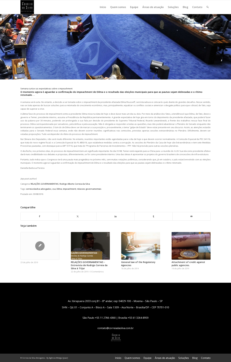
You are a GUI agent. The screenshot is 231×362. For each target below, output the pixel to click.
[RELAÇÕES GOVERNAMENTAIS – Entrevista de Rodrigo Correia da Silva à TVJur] (90, 246)
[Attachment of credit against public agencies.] (191, 246)
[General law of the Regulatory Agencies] (140, 246)
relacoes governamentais (89, 188)
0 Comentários (97, 271)
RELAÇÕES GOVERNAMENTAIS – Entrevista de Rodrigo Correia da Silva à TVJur (89, 265)
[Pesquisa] (207, 7)
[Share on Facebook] (40, 216)
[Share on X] (78, 216)
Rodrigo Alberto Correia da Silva (75, 183)
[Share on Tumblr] (154, 216)
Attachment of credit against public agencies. (188, 264)
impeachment (69, 188)
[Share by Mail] (191, 216)
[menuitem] (103, 7)
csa (54, 188)
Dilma (59, 188)
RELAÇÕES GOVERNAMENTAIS (45, 183)
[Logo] (27, 7)
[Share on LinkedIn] (116, 216)
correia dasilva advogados (38, 188)
